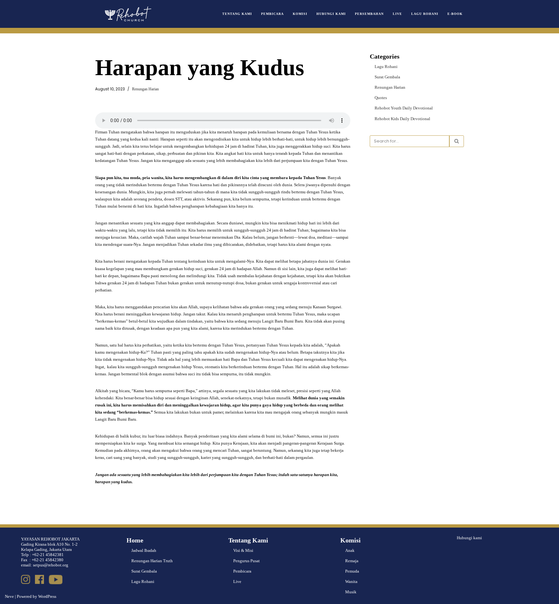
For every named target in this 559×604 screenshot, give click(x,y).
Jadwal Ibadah (143, 550)
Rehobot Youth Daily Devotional (404, 108)
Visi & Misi (243, 550)
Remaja (351, 560)
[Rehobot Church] (127, 14)
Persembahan (369, 14)
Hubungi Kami (331, 14)
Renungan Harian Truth (152, 560)
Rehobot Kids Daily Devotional (402, 118)
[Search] (456, 141)
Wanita (351, 581)
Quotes (381, 97)
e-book (455, 14)
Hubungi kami (469, 537)
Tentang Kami (237, 14)
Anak (350, 550)
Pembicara (272, 14)
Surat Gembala (387, 76)
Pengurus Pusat (246, 560)
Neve (9, 596)
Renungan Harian (145, 89)
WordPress (47, 596)
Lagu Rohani (424, 14)
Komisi (300, 14)
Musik (350, 591)
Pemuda (352, 571)
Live (397, 14)
